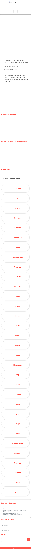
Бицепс (17, 228)
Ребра (17, 424)
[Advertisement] (15, 533)
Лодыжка (18, 287)
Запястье (18, 238)
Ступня (18, 394)
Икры (17, 492)
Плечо (17, 326)
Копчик (18, 473)
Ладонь (17, 453)
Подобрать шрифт (9, 114)
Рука (18, 434)
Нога (18, 483)
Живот (17, 316)
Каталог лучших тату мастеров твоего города (14, 510)
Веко (17, 404)
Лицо (17, 296)
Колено (18, 277)
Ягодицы (18, 267)
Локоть (18, 336)
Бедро (17, 375)
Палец (17, 247)
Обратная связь (7, 511)
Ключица (17, 218)
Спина (17, 355)
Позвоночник (17, 257)
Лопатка (17, 463)
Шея (17, 414)
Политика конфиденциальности (11, 513)
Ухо (17, 198)
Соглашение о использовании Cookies (12, 514)
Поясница (17, 365)
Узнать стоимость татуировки (14, 142)
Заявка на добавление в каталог (11, 508)
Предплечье (17, 443)
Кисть (17, 345)
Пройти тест (6, 169)
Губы (17, 306)
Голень (18, 385)
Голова (18, 189)
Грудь (17, 208)
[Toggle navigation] (15, 11)
